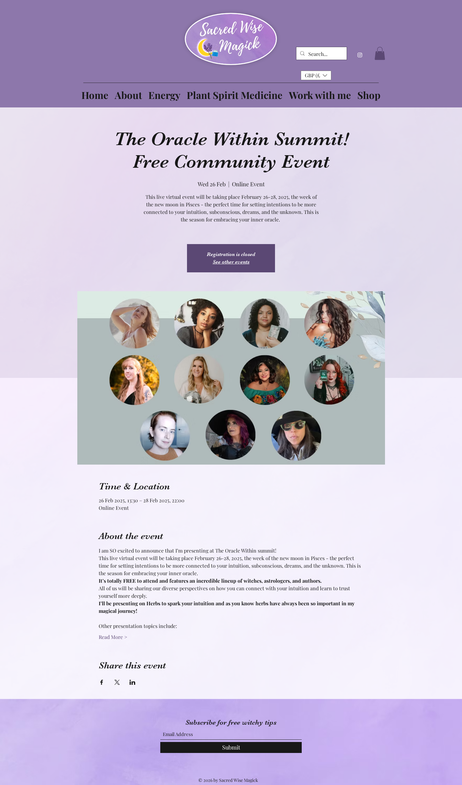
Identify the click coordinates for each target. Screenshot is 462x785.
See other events (231, 262)
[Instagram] (360, 55)
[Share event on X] (117, 682)
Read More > (113, 637)
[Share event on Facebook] (102, 682)
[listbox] (316, 75)
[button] (379, 53)
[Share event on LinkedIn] (132, 682)
